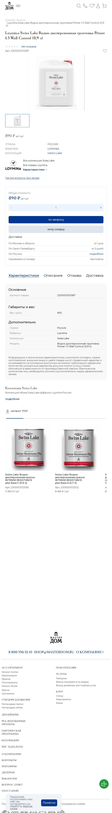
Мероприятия (63, 699)
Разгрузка (61, 678)
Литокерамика (10, 682)
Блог (59, 691)
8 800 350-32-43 (20, 652)
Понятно (49, 802)
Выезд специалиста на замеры (72, 682)
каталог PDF (19, 411)
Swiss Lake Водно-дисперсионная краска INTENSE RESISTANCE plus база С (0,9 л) (20, 478)
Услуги (61, 674)
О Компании (11, 754)
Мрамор (6, 679)
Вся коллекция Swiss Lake (39, 160)
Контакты (9, 760)
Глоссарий (10, 790)
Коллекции (10, 740)
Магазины (9, 766)
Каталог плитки (10, 672)
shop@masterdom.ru (54, 652)
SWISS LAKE (55, 153)
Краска (5, 690)
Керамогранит (9, 675)
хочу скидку (56, 229)
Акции (59, 703)
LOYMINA (53, 148)
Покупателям (66, 667)
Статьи (59, 696)
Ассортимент (12, 667)
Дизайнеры (10, 714)
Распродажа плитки (12, 704)
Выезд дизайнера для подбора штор (76, 685)
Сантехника (8, 693)
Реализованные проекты (14, 722)
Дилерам (8, 772)
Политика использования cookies (64, 803)
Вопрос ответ (12, 784)
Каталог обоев (9, 686)
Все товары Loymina (35, 165)
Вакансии (9, 778)
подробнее (96, 254)
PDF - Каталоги (12, 746)
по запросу (56, 219)
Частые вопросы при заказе (22, 178)
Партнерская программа (11, 732)
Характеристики (33, 169)
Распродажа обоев (12, 707)
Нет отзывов (28, 46)
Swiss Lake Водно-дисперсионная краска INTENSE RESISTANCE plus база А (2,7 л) (70, 478)
